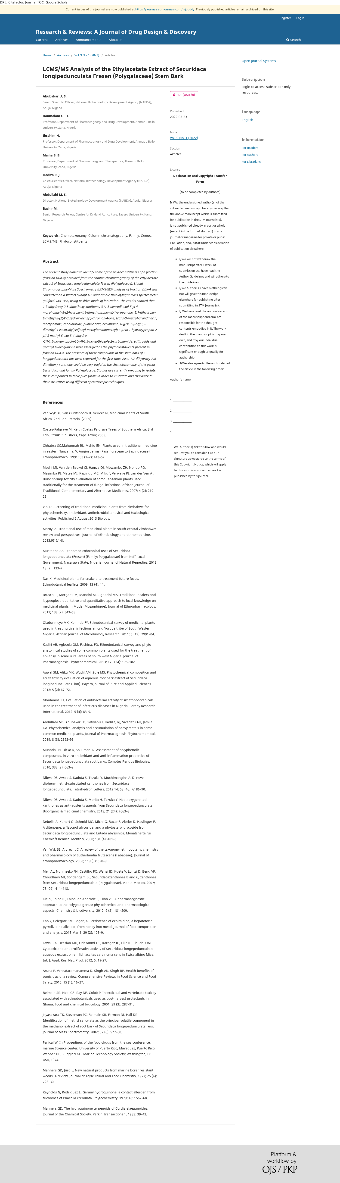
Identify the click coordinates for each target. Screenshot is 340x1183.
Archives (61, 39)
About (114, 39)
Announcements (88, 39)
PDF (182, 95)
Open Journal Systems (259, 61)
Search (295, 39)
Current (42, 39)
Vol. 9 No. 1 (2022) (86, 55)
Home (47, 55)
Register (285, 18)
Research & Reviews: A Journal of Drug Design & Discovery (116, 31)
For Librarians (251, 161)
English (247, 120)
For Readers (250, 148)
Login (300, 18)
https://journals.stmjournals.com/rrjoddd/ (165, 9)
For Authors (250, 155)
